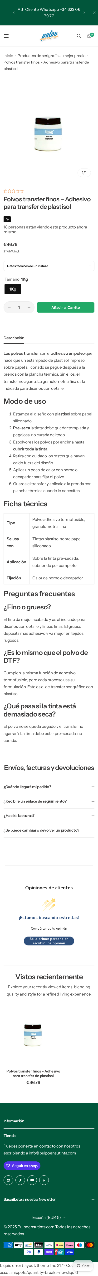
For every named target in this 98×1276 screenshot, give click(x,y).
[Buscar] (79, 36)
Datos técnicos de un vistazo (27, 266)
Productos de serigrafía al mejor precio (51, 55)
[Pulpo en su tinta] (49, 36)
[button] (13, 12)
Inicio (8, 55)
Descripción (14, 337)
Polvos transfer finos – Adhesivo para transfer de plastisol (33, 1073)
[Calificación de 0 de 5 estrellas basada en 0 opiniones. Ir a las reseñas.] (15, 191)
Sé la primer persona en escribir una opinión (49, 941)
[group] (49, 135)
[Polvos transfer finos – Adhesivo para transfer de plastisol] (33, 1036)
